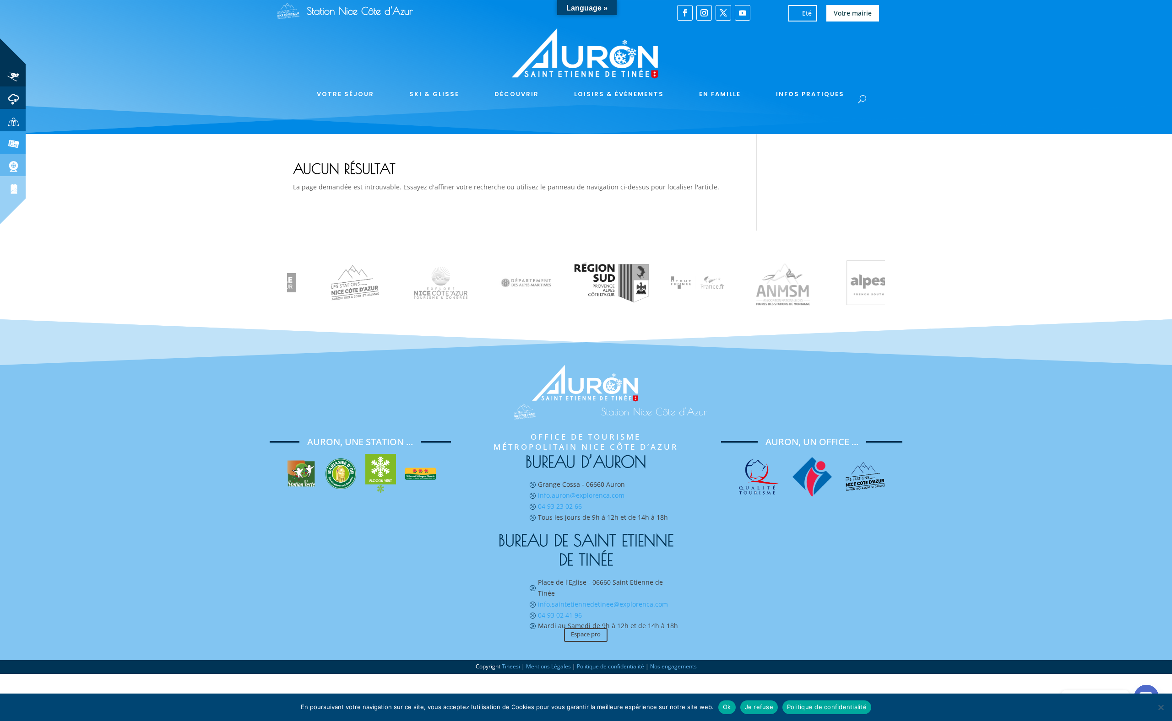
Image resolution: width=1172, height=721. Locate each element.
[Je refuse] (1160, 707)
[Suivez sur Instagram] (704, 13)
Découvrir (516, 94)
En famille (720, 94)
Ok (727, 706)
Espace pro (586, 634)
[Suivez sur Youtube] (742, 13)
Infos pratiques (810, 94)
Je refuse (759, 706)
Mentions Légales (548, 666)
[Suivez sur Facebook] (685, 13)
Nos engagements (673, 666)
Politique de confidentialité (610, 666)
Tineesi (511, 666)
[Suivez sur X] (723, 13)
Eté (807, 13)
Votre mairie (853, 13)
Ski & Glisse (434, 94)
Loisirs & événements (619, 94)
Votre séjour (345, 94)
